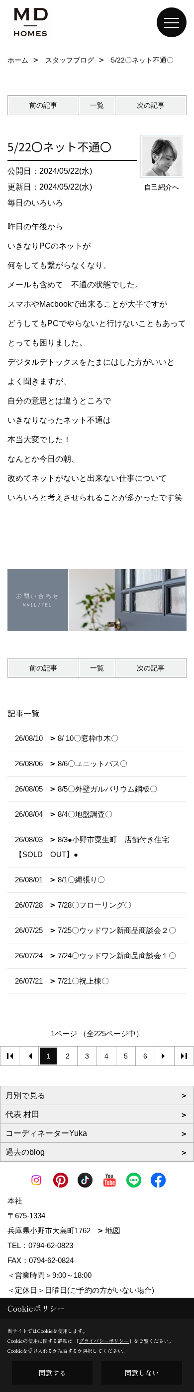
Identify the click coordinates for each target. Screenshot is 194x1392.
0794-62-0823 (50, 1245)
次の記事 (151, 105)
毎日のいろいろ (35, 203)
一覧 (97, 105)
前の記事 (43, 105)
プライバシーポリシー (104, 1340)
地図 (112, 1230)
